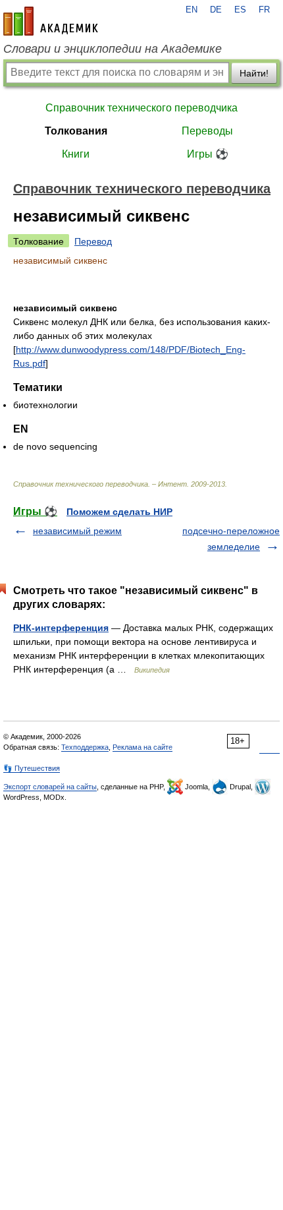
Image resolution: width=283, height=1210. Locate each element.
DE (216, 10)
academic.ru (50, 21)
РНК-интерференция (61, 627)
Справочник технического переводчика (141, 107)
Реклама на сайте (142, 747)
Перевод (93, 241)
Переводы (207, 130)
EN (191, 10)
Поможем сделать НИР (119, 511)
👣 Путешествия (31, 768)
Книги (76, 154)
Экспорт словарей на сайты (50, 787)
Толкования (76, 130)
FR (264, 10)
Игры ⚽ (207, 154)
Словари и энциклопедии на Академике (112, 48)
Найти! (254, 73)
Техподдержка (85, 747)
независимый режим (77, 531)
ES (240, 10)
